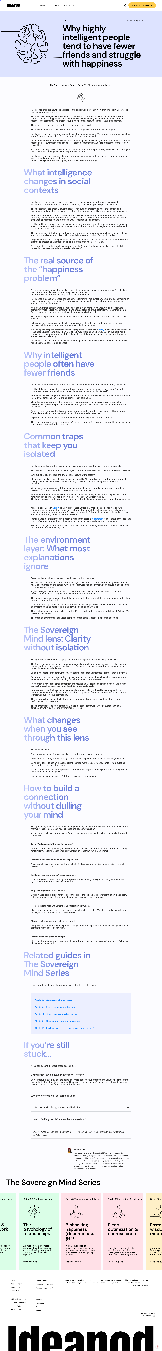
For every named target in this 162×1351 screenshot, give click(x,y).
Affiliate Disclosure (18, 1299)
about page (42, 1135)
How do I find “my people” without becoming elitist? (58, 1119)
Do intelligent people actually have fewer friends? (57, 1074)
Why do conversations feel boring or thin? (53, 1095)
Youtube (39, 1310)
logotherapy (97, 519)
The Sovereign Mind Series (46, 1288)
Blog (55, 5)
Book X (56, 508)
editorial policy (122, 1132)
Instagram (40, 1299)
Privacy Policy (16, 1306)
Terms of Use (15, 1309)
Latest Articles (42, 1280)
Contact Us (69, 5)
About (12, 1280)
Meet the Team (16, 1284)
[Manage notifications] (157, 1346)
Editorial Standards (18, 1302)
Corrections (15, 1287)
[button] (81, 1075)
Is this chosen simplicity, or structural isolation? (56, 1107)
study (101, 329)
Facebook (40, 1303)
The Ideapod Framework (45, 1284)
